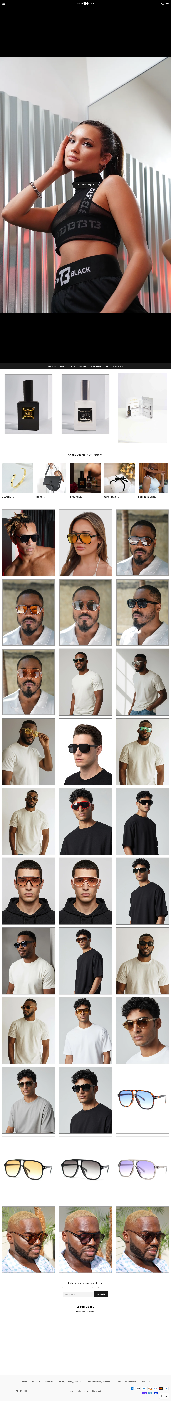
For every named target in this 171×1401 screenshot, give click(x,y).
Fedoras (52, 366)
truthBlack (80, 1391)
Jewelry (82, 366)
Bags (107, 366)
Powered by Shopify (94, 1391)
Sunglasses (95, 366)
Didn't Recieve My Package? (98, 1382)
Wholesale (145, 1382)
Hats (62, 366)
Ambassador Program (126, 1382)
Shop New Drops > (85, 185)
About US (36, 1382)
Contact (49, 1382)
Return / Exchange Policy (69, 1382)
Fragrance (118, 366)
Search (24, 1382)
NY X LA (71, 366)
